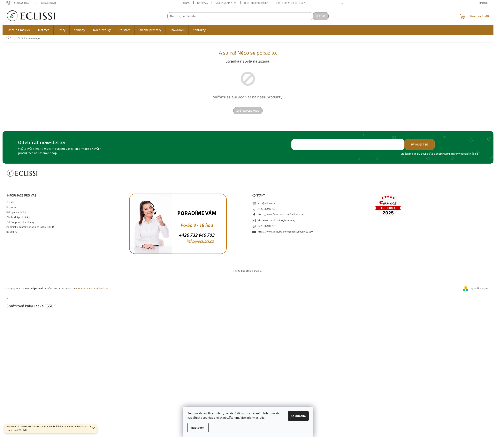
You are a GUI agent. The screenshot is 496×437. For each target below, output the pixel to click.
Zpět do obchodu (247, 110)
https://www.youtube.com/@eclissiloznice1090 (285, 232)
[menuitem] (18, 30)
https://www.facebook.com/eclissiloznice (282, 215)
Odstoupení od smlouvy (290, 3)
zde (262, 418)
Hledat (320, 16)
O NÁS (186, 3)
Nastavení (198, 428)
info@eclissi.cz (266, 203)
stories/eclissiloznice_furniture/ (276, 220)
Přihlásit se (419, 144)
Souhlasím (298, 416)
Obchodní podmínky (256, 3)
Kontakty (11, 232)
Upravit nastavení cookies (93, 289)
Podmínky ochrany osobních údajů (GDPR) (30, 227)
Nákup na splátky (226, 3)
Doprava (202, 3)
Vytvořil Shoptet (480, 289)
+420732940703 (266, 209)
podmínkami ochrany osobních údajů (457, 154)
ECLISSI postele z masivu (247, 271)
